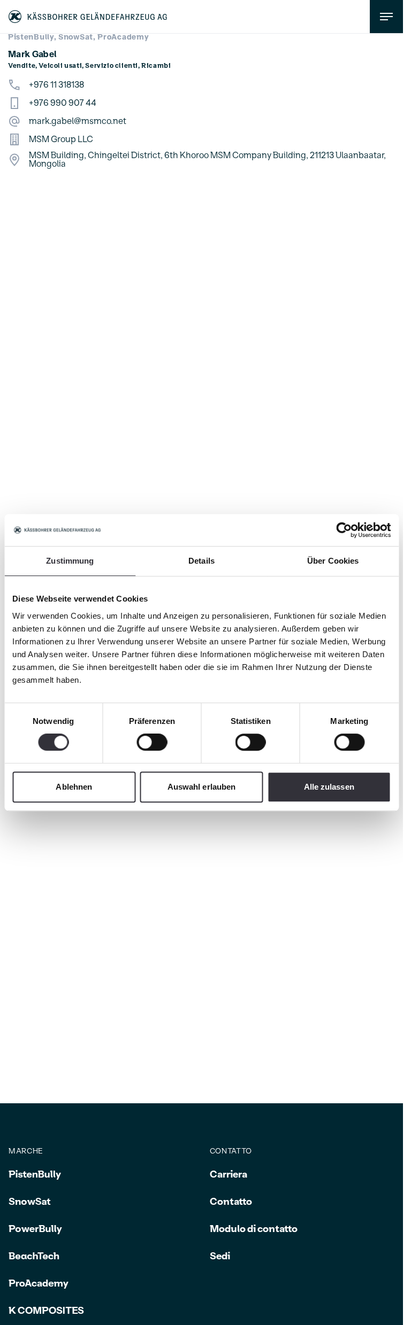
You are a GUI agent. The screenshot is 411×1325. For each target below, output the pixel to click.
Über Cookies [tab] (333, 560)
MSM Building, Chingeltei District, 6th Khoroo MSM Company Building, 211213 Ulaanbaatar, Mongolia (207, 159)
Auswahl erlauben (202, 786)
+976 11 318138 (56, 85)
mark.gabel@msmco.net (77, 121)
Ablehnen (74, 786)
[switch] (151, 742)
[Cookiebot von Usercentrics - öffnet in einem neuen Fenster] (344, 530)
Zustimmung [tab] (70, 560)
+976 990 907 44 (62, 103)
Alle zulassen (329, 786)
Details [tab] (201, 560)
